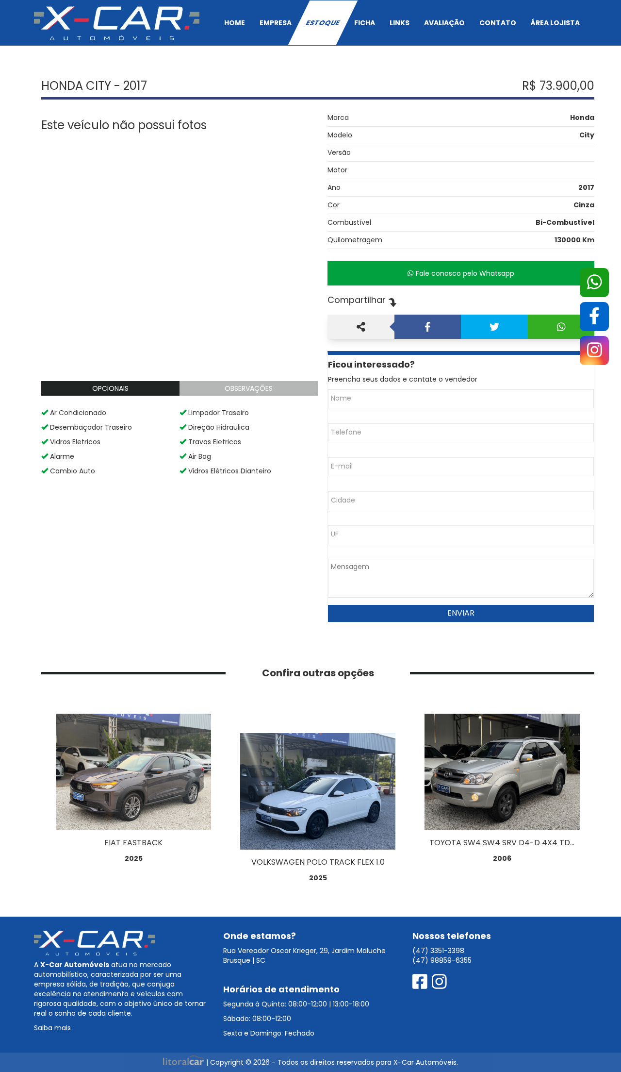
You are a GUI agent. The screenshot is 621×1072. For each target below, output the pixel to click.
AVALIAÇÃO (444, 23)
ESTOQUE (323, 23)
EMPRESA (276, 23)
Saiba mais (52, 1028)
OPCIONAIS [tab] (110, 388)
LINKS (399, 23)
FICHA (364, 23)
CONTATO (497, 23)
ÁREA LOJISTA (555, 23)
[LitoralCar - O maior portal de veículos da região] (184, 1062)
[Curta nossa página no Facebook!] (422, 982)
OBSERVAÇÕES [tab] (249, 388)
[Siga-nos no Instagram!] (439, 982)
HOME (234, 23)
